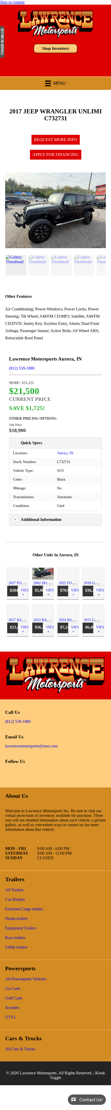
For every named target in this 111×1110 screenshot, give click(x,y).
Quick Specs (31, 443)
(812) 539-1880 (22, 368)
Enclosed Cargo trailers (24, 909)
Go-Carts (12, 989)
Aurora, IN (65, 453)
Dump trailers (16, 919)
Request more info (55, 139)
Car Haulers (15, 899)
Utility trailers (16, 947)
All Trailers (14, 890)
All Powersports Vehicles (25, 979)
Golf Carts (13, 998)
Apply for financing (56, 154)
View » (24, 592)
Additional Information (41, 519)
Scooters (12, 1008)
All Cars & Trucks (20, 1049)
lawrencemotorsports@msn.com (31, 746)
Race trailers (15, 938)
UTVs (10, 1017)
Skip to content (12, 2)
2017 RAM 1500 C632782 (28, 620)
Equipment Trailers (20, 928)
